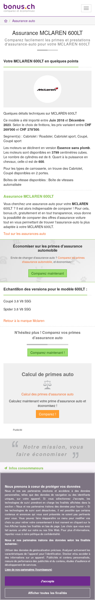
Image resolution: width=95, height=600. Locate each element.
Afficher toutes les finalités (47, 593)
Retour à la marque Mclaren (24, 320)
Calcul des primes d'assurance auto (47, 394)
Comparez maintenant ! (47, 352)
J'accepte (47, 581)
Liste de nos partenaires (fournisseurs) (28, 569)
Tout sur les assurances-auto (24, 233)
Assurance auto (23, 20)
